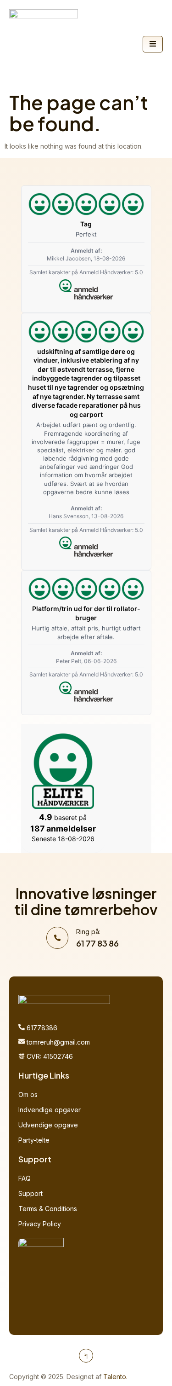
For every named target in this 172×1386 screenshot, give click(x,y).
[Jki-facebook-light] (86, 1356)
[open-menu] (153, 44)
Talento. (115, 1376)
